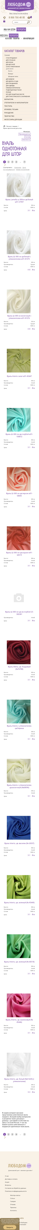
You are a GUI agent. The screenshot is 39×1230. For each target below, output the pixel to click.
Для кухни (9, 62)
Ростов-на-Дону (22, 13)
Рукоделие (8, 113)
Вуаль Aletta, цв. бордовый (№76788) (19, 667)
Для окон (9, 69)
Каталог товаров (12, 126)
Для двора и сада (12, 81)
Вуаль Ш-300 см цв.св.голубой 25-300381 (19, 613)
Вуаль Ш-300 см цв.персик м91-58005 (19, 494)
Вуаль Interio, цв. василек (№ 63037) (19, 843)
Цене (24, 167)
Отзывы (12, 1204)
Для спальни (10, 60)
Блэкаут (10, 74)
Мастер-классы (15, 1195)
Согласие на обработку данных (15, 1188)
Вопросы (8, 1185)
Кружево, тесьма (11, 109)
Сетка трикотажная (13, 67)
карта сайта (20, 1218)
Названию (17, 167)
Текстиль (8, 106)
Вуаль (10, 71)
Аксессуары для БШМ (13, 119)
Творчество (9, 116)
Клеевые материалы (13, 88)
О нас (7, 1176)
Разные (8, 92)
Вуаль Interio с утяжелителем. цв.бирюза (19, 727)
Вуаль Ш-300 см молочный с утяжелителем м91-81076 (19, 317)
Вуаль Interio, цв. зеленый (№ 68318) (19, 962)
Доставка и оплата (11, 1179)
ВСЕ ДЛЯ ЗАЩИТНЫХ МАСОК (15, 94)
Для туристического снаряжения (18, 96)
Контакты (13, 1210)
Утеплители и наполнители (16, 103)
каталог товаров (12, 38)
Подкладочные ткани (13, 90)
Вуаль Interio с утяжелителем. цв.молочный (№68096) (19, 786)
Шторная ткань (13, 76)
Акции (7, 1182)
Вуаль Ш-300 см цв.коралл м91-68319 (19, 553)
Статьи (12, 1198)
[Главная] (4, 126)
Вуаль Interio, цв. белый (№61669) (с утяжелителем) (19, 1080)
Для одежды (10, 86)
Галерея (13, 1201)
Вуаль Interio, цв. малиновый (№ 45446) (19, 1021)
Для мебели (10, 79)
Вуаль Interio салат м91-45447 (19, 376)
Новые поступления (22, 169)
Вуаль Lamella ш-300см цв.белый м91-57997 (19, 200)
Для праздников (12, 83)
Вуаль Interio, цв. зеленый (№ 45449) (19, 902)
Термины (13, 1207)
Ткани (7, 55)
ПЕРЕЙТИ (21, 29)
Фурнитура (8, 99)
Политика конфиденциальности (16, 1191)
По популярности (9, 169)
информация (28, 38)
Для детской (10, 64)
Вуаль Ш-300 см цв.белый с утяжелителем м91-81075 (19, 257)
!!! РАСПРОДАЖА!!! (11, 58)
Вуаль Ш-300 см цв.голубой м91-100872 (19, 435)
